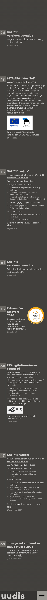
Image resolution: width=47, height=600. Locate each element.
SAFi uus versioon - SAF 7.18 (25, 460)
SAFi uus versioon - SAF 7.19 (25, 176)
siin (21, 41)
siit (24, 39)
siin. (9, 225)
